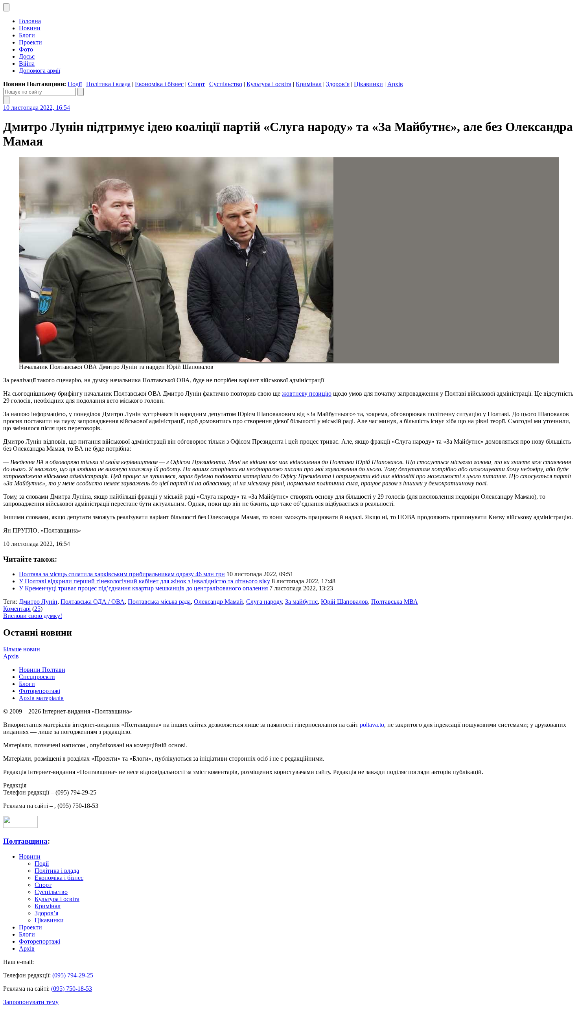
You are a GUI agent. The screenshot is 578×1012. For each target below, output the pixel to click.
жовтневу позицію (306, 393)
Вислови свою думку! (32, 615)
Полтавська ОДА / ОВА (93, 601)
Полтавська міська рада (159, 601)
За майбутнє (301, 601)
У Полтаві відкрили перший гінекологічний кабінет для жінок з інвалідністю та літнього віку (144, 581)
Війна (27, 63)
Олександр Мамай (218, 601)
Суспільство (225, 84)
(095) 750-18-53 (71, 988)
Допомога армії (39, 70)
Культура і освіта (269, 84)
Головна (30, 21)
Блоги (27, 35)
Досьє (27, 56)
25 (37, 608)
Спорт (196, 84)
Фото (26, 49)
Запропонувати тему (31, 1002)
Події (75, 84)
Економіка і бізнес (159, 84)
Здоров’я (338, 84)
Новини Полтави (42, 669)
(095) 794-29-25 (72, 975)
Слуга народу (264, 601)
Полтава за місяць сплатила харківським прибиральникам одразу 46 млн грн (122, 574)
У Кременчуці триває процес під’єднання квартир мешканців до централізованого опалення (143, 588)
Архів (395, 84)
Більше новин (21, 649)
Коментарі (17, 608)
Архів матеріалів (41, 698)
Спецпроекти (37, 676)
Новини (29, 28)
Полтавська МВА (394, 601)
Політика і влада (108, 84)
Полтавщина (25, 841)
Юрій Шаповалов (344, 601)
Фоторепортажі (39, 691)
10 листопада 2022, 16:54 (36, 107)
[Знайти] (80, 92)
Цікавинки (368, 84)
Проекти (30, 42)
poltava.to (372, 724)
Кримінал (309, 84)
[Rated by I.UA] (20, 825)
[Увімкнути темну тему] (6, 7)
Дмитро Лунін (38, 601)
